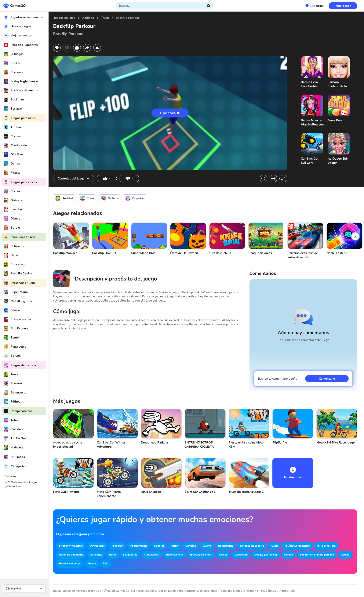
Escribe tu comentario (277, 379)
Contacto (10, 476)
